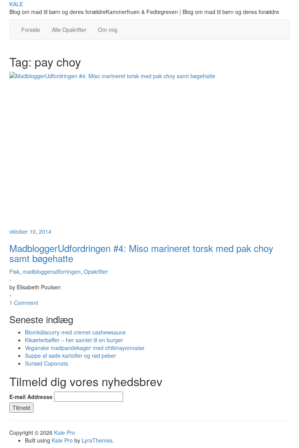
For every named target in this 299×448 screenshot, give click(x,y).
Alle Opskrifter (69, 29)
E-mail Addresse (31, 397)
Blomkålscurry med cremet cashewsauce (75, 332)
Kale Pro (64, 432)
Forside (30, 29)
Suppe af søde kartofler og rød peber (70, 355)
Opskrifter (96, 271)
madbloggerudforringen (52, 271)
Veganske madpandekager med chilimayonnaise (84, 348)
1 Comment (23, 302)
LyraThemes (97, 440)
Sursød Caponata (46, 363)
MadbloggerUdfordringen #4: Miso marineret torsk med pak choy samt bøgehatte (141, 253)
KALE (16, 4)
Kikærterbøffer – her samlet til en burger (74, 340)
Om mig (108, 29)
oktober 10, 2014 (30, 231)
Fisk (14, 271)
